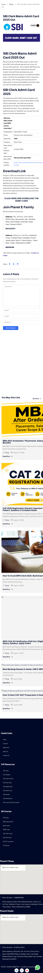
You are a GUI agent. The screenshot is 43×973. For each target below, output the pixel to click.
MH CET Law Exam (8, 841)
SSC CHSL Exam (7, 833)
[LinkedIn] (17, 264)
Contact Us (6, 755)
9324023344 (10, 228)
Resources (6, 747)
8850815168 (10, 247)
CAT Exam (6, 770)
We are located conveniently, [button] (13, 211)
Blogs (11, 4)
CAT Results (6, 794)
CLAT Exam (6, 845)
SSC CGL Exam (7, 837)
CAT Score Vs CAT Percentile (11, 802)
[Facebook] (9, 264)
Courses (5, 743)
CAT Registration (7, 786)
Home (4, 4)
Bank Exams (6, 825)
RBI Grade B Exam (8, 821)
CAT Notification (7, 798)
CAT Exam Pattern (8, 778)
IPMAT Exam (6, 829)
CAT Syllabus (6, 774)
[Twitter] (13, 264)
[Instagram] (22, 970)
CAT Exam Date (7, 782)
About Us (5, 751)
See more (36, 398)
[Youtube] (27, 971)
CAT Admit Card (7, 790)
